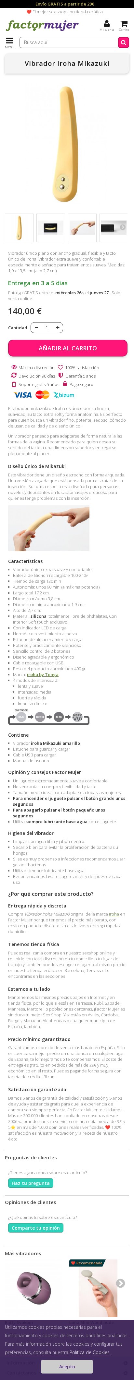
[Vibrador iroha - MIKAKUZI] (19, 228)
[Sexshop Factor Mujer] (42, 31)
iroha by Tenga (43, 674)
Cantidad (17, 328)
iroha (114, 914)
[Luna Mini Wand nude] (98, 1288)
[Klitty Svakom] (34, 1288)
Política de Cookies (90, 1352)
